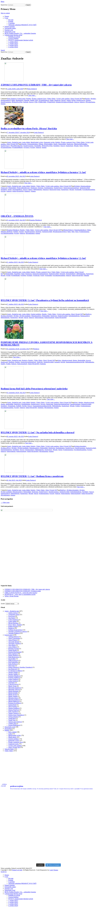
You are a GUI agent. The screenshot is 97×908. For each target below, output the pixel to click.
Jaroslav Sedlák (13, 674)
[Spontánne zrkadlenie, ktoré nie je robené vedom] (84, 841)
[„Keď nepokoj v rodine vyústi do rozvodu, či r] (60, 855)
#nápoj (69, 100)
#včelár (8, 275)
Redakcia (36, 349)
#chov (59, 360)
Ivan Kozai (11, 616)
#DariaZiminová (6, 100)
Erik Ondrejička (13, 662)
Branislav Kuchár (13, 648)
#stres (81, 146)
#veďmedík (78, 189)
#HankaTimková (68, 230)
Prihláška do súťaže (14, 37)
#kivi (36, 100)
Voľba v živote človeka (11, 596)
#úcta (76, 231)
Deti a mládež (12, 732)
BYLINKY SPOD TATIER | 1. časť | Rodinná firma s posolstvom (32, 476)
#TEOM (86, 146)
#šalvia (30, 189)
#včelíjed (23, 275)
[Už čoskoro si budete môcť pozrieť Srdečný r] (36, 855)
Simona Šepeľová (13, 710)
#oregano (40, 188)
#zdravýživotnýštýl (18, 191)
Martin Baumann (13, 691)
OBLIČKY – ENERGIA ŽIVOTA (17, 216)
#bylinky (93, 98)
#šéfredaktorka (37, 189)
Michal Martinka (13, 623)
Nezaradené (8, 728)
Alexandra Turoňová (14, 643)
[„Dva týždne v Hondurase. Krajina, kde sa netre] (84, 813)
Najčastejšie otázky (10, 28)
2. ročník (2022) (13, 43)
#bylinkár (77, 186)
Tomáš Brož (12, 718)
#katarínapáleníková (80, 230)
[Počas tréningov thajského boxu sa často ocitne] (36, 841)
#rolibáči (18, 406)
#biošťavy (88, 314)
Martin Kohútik (13, 693)
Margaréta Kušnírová (14, 688)
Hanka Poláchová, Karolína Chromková (20, 667)
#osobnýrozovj (58, 188)
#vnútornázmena (84, 231)
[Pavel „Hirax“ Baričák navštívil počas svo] (60, 827)
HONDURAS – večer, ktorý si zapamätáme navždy (20, 594)
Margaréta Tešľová (14, 689)
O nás (6, 18)
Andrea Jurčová (13, 613)
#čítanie (41, 144)
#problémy (56, 146)
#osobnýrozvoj (5, 146)
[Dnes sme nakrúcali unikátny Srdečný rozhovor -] (12, 813)
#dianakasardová (36, 316)
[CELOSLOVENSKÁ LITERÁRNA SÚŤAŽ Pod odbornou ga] (12, 841)
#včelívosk (36, 275)
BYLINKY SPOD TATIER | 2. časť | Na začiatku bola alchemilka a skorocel (37, 432)
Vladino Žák (12, 723)
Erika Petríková (13, 664)
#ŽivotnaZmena (90, 102)
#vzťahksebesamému (88, 189)
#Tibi (35, 102)
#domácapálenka (85, 186)
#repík (10, 189)
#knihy (55, 144)
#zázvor (76, 102)
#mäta (52, 100)
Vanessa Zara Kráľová (15, 722)
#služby (3, 364)
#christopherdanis (32, 144)
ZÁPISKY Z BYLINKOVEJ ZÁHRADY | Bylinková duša (23, 591)
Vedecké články (9, 749)
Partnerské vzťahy (49, 142)
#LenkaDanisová (44, 100)
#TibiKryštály (42, 102)
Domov (7, 16)
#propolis (62, 274)
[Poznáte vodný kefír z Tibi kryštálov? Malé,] (12, 799)
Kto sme (10, 20)
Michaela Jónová (13, 698)
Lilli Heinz (11, 682)
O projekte (11, 23)
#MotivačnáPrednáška (80, 144)
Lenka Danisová (39, 132)
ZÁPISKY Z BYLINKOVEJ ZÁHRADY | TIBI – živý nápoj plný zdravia (36, 85)
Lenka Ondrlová (13, 679)
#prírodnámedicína (74, 316)
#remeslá (57, 362)
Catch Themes (53, 870)
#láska (89, 230)
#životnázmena (30, 233)
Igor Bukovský (12, 669)
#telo (73, 231)
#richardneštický (17, 189)
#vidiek (8, 364)
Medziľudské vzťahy (37, 142)
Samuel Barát (12, 705)
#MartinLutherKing (7, 231)
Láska (10, 733)
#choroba (24, 144)
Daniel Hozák (12, 650)
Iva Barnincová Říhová (15, 670)
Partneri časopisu (10, 26)
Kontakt (10, 21)
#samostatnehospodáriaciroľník (75, 362)
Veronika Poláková (14, 633)
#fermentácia (19, 100)
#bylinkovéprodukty (7, 316)
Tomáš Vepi (11, 720)
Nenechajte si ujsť (10, 31)
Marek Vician (12, 686)
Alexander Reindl (13, 642)
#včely (42, 275)
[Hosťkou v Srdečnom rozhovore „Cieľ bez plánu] (60, 841)
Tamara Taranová (13, 713)
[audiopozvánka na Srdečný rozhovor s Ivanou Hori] (60, 799)
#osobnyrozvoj (80, 100)
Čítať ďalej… (32, 95)
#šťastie (76, 146)
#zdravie (82, 102)
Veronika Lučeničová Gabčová (17, 631)
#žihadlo (86, 275)
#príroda (25, 102)
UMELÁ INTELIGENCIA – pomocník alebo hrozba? (21, 593)
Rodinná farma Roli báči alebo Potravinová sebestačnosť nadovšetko (34, 388)
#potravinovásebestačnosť (71, 188)
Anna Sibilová (12, 647)
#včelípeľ (29, 275)
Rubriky (28, 98)
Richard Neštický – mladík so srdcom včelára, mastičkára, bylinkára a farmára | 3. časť (43, 172)
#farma (75, 360)
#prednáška (37, 146)
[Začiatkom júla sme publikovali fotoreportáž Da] (36, 813)
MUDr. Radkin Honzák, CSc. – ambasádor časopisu (20, 33)
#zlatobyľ (27, 191)
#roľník (62, 362)
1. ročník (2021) (13, 42)
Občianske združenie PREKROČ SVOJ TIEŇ (22, 25)
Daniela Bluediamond (14, 652)
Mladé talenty (12, 737)
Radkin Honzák (13, 626)
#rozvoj (31, 102)
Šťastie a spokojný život (39, 98)
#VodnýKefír (51, 102)
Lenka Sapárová (13, 681)
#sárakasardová (85, 316)
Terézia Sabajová (13, 716)
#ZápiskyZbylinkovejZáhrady (64, 102)
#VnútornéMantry (17, 147)
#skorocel (46, 189)
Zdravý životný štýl (76, 98)
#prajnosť (38, 231)
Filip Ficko (11, 665)
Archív (3, 603)
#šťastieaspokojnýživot (60, 231)
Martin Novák (12, 694)
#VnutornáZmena (6, 147)
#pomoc (88, 100)
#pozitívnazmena (6, 102)
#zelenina (43, 364)
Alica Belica (12, 645)
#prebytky (40, 362)
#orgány (21, 231)
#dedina (80, 402)
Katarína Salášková (14, 677)
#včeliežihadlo (15, 275)
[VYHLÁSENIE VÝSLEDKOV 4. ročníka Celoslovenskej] (12, 827)
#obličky (15, 231)
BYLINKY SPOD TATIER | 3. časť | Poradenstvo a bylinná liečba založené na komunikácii (45, 300)
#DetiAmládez (48, 144)
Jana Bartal (11, 618)
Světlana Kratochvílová (15, 630)
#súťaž (26, 317)
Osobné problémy (36, 314)
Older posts (5, 502)
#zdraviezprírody (49, 317)
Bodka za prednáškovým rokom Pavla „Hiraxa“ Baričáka (29, 128)
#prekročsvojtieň (85, 188)
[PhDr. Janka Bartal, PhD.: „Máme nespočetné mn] (60, 813)
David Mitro (12, 659)
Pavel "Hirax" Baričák (15, 625)
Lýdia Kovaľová (13, 684)
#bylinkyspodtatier (25, 316)
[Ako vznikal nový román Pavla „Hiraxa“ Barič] (84, 827)
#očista (73, 100)
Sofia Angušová (13, 711)
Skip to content (5, 13)
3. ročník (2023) (13, 45)
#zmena (3, 104)
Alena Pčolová (12, 640)
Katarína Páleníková (36, 220)
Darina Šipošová (13, 655)
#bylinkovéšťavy (6, 448)
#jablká (32, 100)
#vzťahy (32, 147)
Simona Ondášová (13, 708)
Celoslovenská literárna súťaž (13, 35)
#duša (13, 100)
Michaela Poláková (14, 699)
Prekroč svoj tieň (17, 870)
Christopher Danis (13, 614)
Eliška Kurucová (13, 660)
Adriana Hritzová (13, 636)
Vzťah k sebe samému (63, 98)
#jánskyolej (4, 188)
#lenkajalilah (62, 144)
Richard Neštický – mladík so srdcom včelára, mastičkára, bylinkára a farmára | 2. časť (43, 258)
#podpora (11, 362)
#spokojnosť (69, 146)
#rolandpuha (11, 406)
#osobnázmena (48, 188)
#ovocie (88, 360)
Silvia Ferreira (12, 706)
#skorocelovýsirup (54, 189)
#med (22, 274)
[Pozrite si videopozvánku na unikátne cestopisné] (84, 799)
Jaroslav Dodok (13, 672)
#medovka (57, 100)
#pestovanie (4, 362)
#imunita (26, 100)
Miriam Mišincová (13, 701)
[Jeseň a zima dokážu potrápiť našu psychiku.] (36, 799)
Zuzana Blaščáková (14, 725)
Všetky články (51, 98)
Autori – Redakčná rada (12, 611)
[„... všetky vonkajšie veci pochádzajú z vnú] (84, 855)
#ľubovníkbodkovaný (23, 188)
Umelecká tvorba (13, 744)
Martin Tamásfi (12, 696)
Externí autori (21, 98)
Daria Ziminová (32, 89)
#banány (87, 98)
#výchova (26, 147)
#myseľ (63, 100)
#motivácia (70, 144)
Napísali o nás (9, 30)
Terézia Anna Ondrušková (16, 715)
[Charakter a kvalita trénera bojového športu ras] (36, 827)
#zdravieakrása (39, 317)
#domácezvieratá (67, 360)
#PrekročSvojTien (17, 102)
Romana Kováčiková (14, 703)
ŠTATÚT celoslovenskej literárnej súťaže (20, 40)
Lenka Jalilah (26, 142)
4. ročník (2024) (13, 47)
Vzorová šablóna (13, 38)
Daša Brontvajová (13, 657)
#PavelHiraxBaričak (16, 146)
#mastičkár (17, 274)
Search (3, 50)
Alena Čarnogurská (14, 638)
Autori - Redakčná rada (14, 142)
